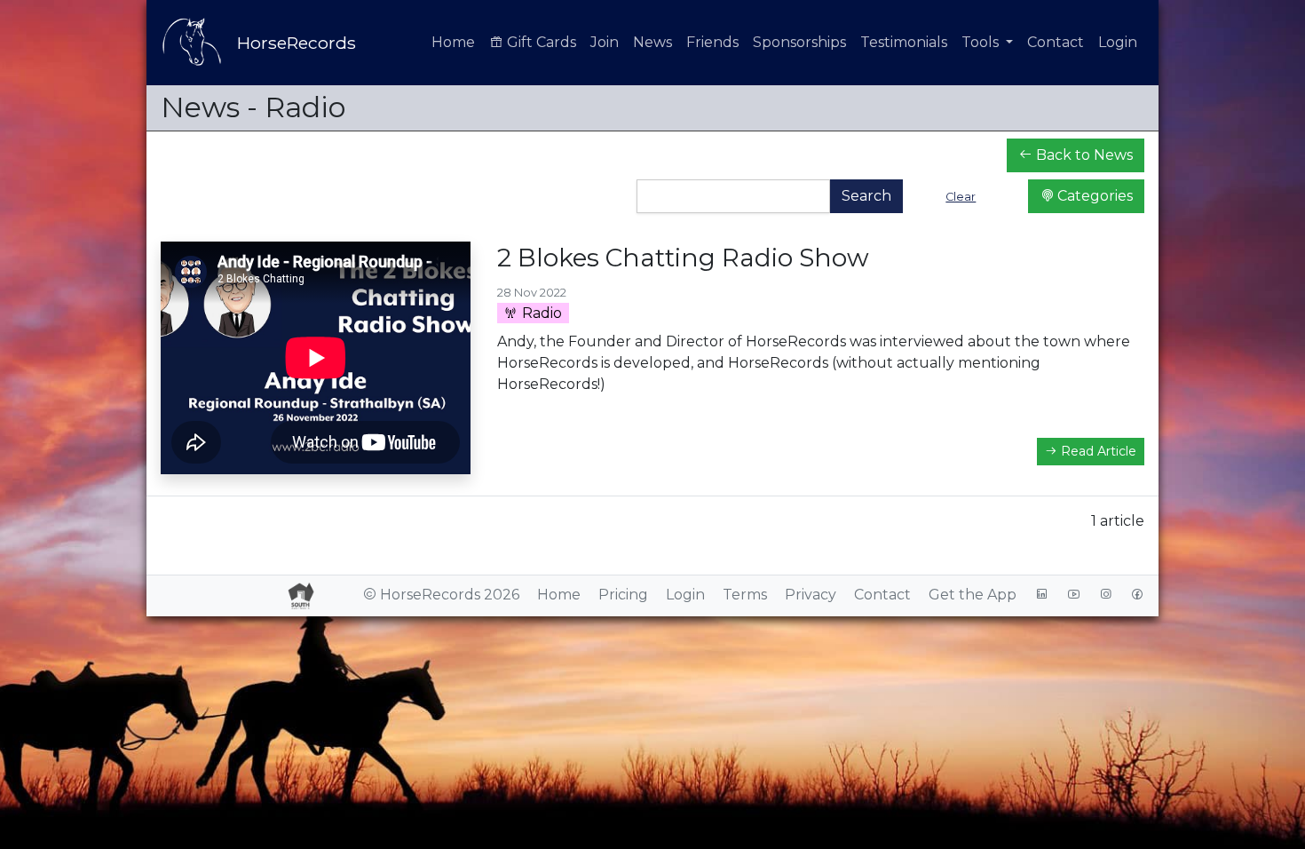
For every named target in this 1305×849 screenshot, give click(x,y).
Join (604, 42)
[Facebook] (1137, 594)
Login (1117, 42)
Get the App (972, 594)
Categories (1093, 195)
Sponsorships (799, 42)
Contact (1055, 42)
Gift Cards (539, 42)
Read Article (1096, 451)
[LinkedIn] (1041, 594)
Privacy (810, 594)
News (652, 42)
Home (453, 42)
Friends (712, 42)
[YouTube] (1073, 594)
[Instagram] (1105, 594)
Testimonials (903, 42)
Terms (745, 594)
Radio (540, 313)
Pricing (623, 594)
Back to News (1082, 155)
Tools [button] (981, 42)
